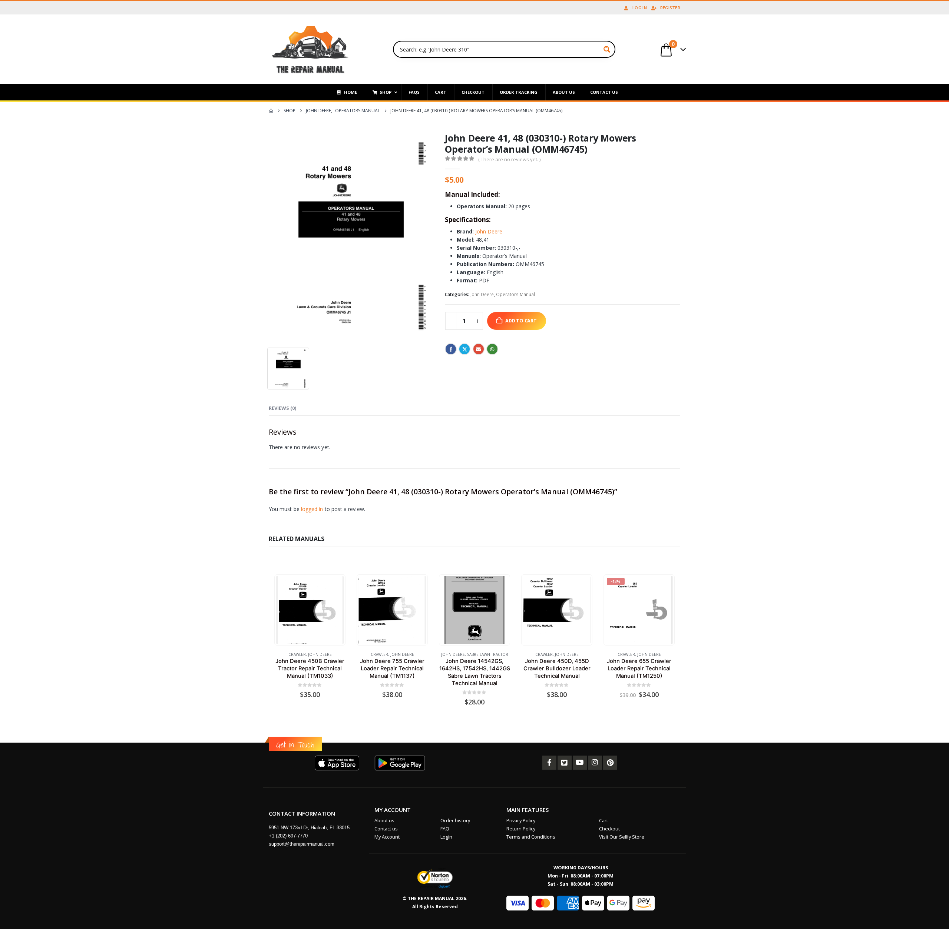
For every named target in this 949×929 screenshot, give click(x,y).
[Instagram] (595, 763)
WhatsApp (492, 349)
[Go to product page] (310, 610)
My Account (387, 837)
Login (446, 837)
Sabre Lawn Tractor (487, 654)
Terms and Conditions (530, 837)
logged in (312, 508)
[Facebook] (549, 763)
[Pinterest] (610, 763)
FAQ (444, 829)
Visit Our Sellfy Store (621, 837)
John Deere (488, 231)
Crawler (297, 654)
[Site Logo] (310, 49)
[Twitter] (565, 763)
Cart (603, 820)
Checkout (609, 829)
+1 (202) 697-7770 (288, 836)
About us (384, 820)
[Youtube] (580, 763)
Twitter (464, 349)
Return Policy (520, 829)
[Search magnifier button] (606, 49)
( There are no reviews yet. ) (509, 159)
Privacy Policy (520, 820)
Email (479, 349)
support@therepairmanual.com (301, 844)
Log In (639, 7)
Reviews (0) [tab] (282, 408)
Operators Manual (515, 294)
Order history (455, 820)
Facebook (451, 349)
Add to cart (521, 321)
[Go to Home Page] (271, 111)
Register (670, 7)
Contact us (386, 829)
